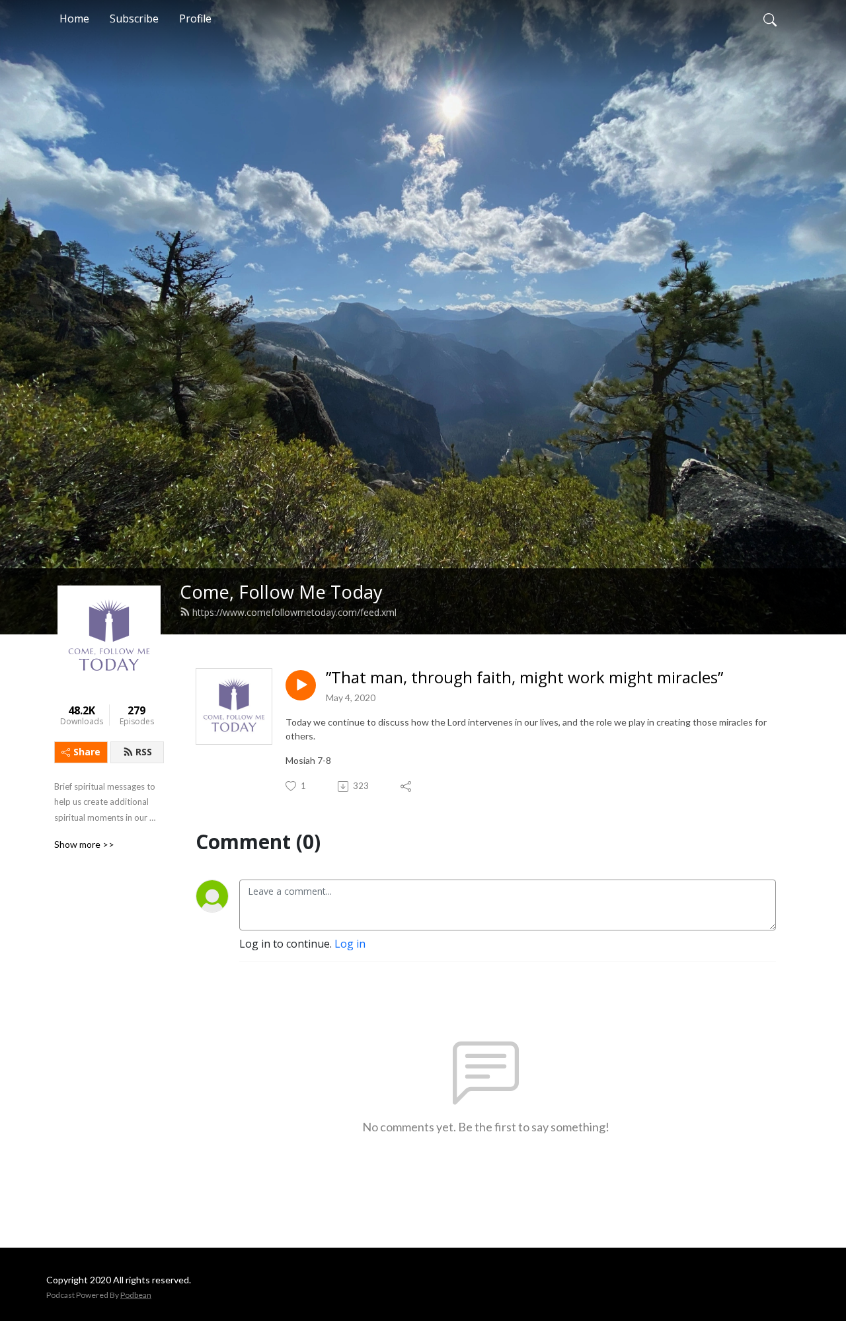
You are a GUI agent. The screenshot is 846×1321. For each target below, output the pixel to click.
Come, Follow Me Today (281, 592)
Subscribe (134, 18)
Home (74, 18)
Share (86, 751)
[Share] (406, 786)
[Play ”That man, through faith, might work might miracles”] (301, 685)
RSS (143, 751)
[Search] (770, 18)
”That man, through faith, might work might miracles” (524, 677)
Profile (195, 18)
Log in (349, 943)
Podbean (135, 1295)
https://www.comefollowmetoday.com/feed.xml (294, 612)
